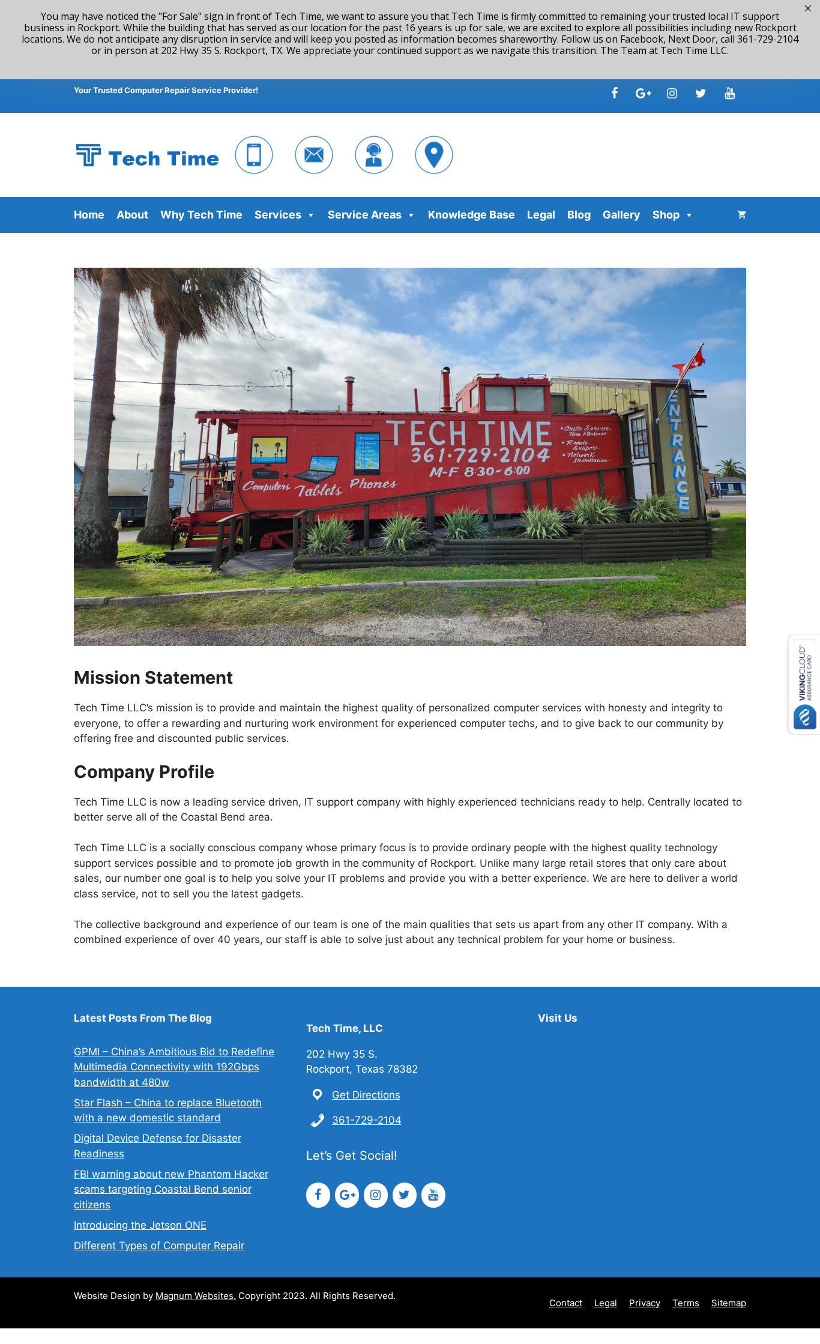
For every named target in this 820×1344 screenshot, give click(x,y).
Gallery (622, 214)
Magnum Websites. (195, 1295)
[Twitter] (701, 93)
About (132, 214)
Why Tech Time (201, 214)
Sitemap (728, 1303)
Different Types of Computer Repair (159, 1246)
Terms (685, 1303)
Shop (666, 214)
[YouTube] (729, 93)
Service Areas (365, 214)
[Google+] (643, 93)
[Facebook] (614, 93)
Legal (541, 214)
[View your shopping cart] (741, 215)
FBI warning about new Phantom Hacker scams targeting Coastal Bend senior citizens (171, 1189)
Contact (565, 1303)
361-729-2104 (367, 1120)
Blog (579, 214)
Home (89, 214)
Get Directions (366, 1095)
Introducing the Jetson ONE (140, 1225)
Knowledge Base (471, 214)
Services (278, 214)
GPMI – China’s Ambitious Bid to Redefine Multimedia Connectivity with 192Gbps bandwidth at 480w (174, 1067)
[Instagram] (672, 93)
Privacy (644, 1303)
